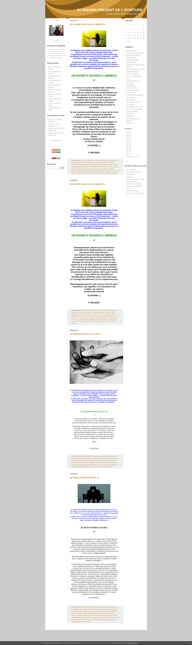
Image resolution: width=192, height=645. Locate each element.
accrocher (101, 460)
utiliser (86, 319)
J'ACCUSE (129, 83)
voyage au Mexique (54, 49)
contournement (111, 462)
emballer (100, 166)
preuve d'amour (75, 462)
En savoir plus (132, 643)
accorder (90, 171)
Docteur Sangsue (131, 181)
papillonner (79, 615)
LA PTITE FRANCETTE (133, 102)
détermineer (99, 317)
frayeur (100, 314)
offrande (95, 171)
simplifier (89, 458)
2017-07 (128, 147)
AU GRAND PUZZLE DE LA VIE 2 (85, 334)
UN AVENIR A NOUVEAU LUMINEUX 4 (87, 184)
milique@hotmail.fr (56, 140)
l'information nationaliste (133, 172)
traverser (107, 619)
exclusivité (99, 458)
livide (115, 611)
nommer (112, 317)
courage (109, 319)
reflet (97, 611)
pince (110, 321)
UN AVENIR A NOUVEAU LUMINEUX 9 (87, 24)
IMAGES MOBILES (132, 81)
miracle (116, 458)
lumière (107, 458)
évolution (73, 164)
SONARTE (129, 123)
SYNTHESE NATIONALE (134, 184)
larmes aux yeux (86, 617)
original (93, 617)
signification (97, 321)
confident (79, 171)
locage (93, 317)
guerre (116, 164)
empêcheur (105, 164)
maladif (101, 162)
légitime (108, 314)
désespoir (116, 617)
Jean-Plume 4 (130, 174)
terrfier (104, 314)
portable (112, 312)
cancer (97, 162)
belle (113, 460)
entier (78, 173)
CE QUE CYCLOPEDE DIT (135, 53)
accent (94, 458)
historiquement (96, 312)
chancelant (79, 613)
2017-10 (128, 140)
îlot (104, 458)
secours (73, 323)
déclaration (81, 166)
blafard (73, 613)
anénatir (88, 619)
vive (91, 314)
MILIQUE (51, 128)
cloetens (51, 124)
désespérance (100, 619)
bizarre (114, 319)
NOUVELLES (130, 116)
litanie (79, 617)
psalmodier (74, 617)
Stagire (50, 133)
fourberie (87, 166)
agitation (79, 460)
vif (116, 462)
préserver (74, 460)
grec (87, 321)
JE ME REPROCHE (132, 90)
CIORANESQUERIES (133, 56)
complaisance (91, 162)
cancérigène (81, 319)
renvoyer (101, 611)
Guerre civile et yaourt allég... (135, 179)
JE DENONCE (130, 86)
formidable (101, 171)
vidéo (114, 321)
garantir (95, 164)
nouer (91, 466)
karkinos (91, 321)
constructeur (114, 173)
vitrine (89, 611)
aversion (95, 314)
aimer (111, 617)
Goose (50, 119)
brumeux (88, 621)
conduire (78, 619)
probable (103, 615)
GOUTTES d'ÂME (132, 74)
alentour (85, 615)
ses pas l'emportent (106, 609)
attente (106, 162)
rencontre (97, 609)
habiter (101, 617)
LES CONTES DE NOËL (134, 109)
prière (115, 615)
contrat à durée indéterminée (84, 164)
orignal (97, 617)
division (112, 458)
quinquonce (110, 615)
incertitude (111, 162)
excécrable (79, 317)
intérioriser (93, 169)
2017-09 (128, 142)
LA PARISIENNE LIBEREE (135, 95)
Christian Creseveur (132, 191)
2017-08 (128, 144)
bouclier (89, 312)
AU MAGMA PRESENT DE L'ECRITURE (109, 10)
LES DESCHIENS (132, 111)
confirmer (98, 319)
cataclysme (87, 169)
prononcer (74, 319)
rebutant (111, 166)
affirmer (82, 462)
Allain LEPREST (131, 51)
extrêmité (110, 611)
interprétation (83, 464)
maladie (105, 317)
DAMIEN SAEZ (131, 62)
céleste (87, 462)
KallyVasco (129, 177)
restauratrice (100, 169)
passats (111, 613)
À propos (56, 40)
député (102, 312)
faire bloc (78, 621)
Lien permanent (96, 160)
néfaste (84, 619)
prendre (98, 615)
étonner (103, 321)
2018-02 (128, 132)
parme (73, 169)
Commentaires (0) (106, 160)
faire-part (80, 169)
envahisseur (93, 166)
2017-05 (128, 152)
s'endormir (107, 464)
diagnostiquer (75, 314)
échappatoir (79, 466)
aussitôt (113, 314)
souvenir (116, 166)
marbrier (111, 169)
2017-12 (128, 135)
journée (113, 619)
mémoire (73, 171)
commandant (104, 466)
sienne (115, 464)
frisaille (73, 621)
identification (92, 319)
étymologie (82, 321)
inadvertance (85, 466)
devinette (107, 312)
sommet (107, 460)
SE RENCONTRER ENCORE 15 (84, 478)
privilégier (84, 171)
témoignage (108, 171)
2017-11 (128, 137)
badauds (73, 615)
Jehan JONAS (130, 93)
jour (76, 169)
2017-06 (128, 149)
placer (87, 173)
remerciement (93, 173)
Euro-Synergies (131, 169)
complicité (98, 462)
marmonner (105, 613)
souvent (101, 464)
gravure (106, 169)
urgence (111, 164)
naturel (83, 621)
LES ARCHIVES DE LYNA (134, 107)
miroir (93, 611)
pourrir (73, 466)
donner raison (102, 173)
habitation (106, 617)
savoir (94, 615)
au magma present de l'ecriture (86, 609)
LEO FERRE (130, 104)
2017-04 (128, 154)
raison (116, 317)
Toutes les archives (132, 156)
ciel (111, 460)
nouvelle (85, 317)
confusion (95, 464)
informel (73, 317)
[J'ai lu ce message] (190, 643)
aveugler (93, 619)
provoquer (86, 314)
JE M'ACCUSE (131, 88)
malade (100, 164)
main (111, 464)
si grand (73, 619)
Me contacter (56, 20)
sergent (111, 466)
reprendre (85, 613)
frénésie (84, 460)
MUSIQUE (129, 114)
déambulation (91, 613)
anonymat (95, 460)
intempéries (74, 166)
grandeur (89, 460)
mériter (108, 173)
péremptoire (97, 466)
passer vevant (84, 611)
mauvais (77, 464)
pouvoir (90, 615)
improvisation (75, 321)
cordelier (83, 173)
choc (89, 317)
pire (108, 317)
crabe (107, 321)
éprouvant (105, 166)
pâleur (106, 611)
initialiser (90, 464)
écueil (73, 464)
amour (113, 171)
